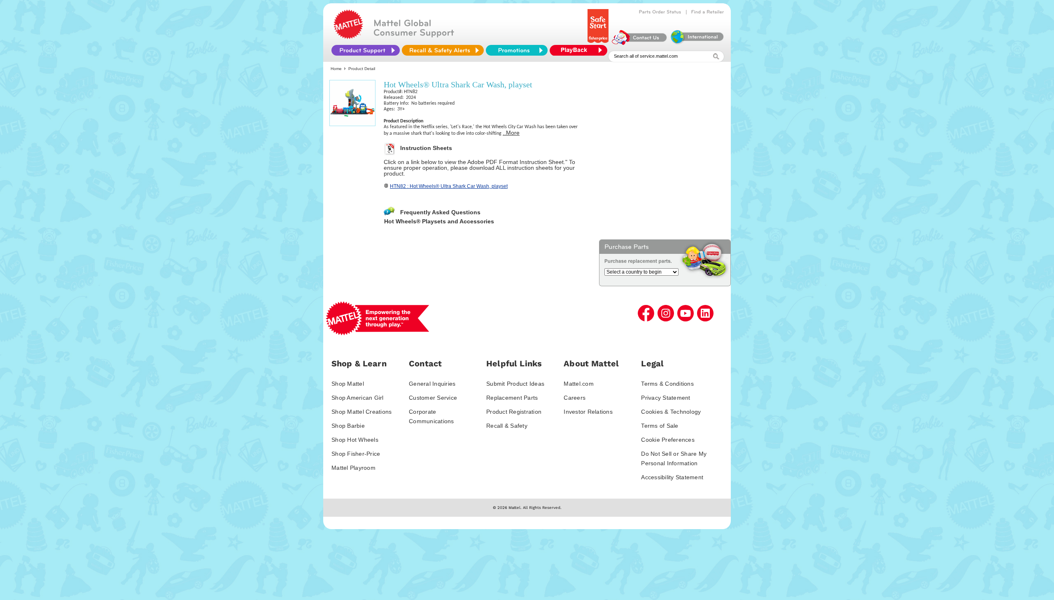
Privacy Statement (665, 397)
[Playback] (580, 50)
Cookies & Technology (671, 411)
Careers (574, 397)
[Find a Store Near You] (707, 12)
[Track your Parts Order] (660, 12)
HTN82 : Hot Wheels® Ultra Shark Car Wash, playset (449, 186)
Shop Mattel (347, 383)
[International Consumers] (696, 43)
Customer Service (433, 397)
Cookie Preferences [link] (668, 439)
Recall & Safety (506, 425)
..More (511, 132)
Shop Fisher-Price (355, 453)
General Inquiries (432, 383)
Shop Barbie (348, 425)
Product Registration (513, 411)
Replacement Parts (512, 397)
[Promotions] (517, 50)
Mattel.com (579, 383)
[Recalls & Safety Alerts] (443, 50)
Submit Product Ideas (515, 383)
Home (336, 68)
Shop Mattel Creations (361, 411)
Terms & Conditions (667, 383)
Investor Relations (588, 411)
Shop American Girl (357, 397)
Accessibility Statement (672, 477)
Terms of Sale (659, 425)
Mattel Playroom (353, 467)
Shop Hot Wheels (354, 439)
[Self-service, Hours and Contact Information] (639, 43)
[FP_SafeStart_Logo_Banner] (599, 43)
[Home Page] (348, 37)
